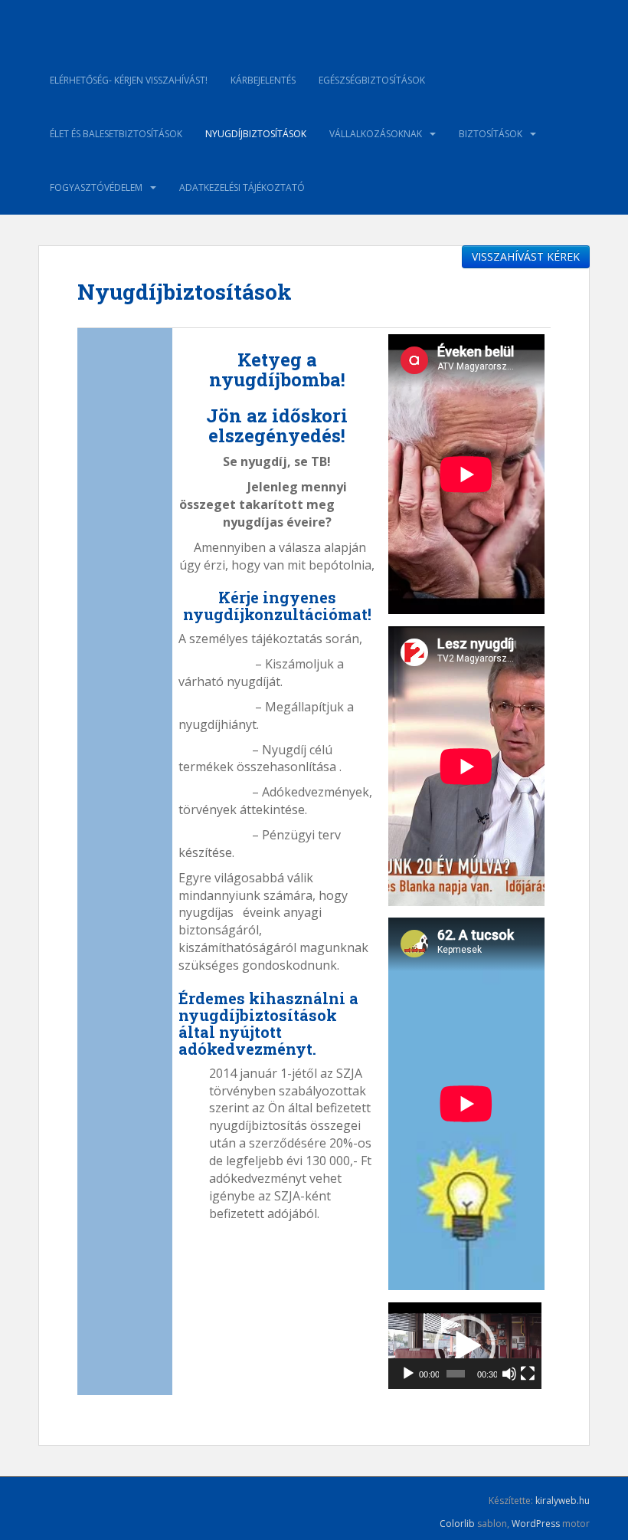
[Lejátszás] (408, 1373)
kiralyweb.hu (562, 1500)
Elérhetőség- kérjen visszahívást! (129, 80)
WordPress (536, 1523)
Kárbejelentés (263, 80)
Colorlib (457, 1523)
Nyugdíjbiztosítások (255, 133)
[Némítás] (509, 1373)
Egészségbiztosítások (372, 80)
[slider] (455, 1373)
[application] (464, 1345)
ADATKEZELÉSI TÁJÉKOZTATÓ (242, 187)
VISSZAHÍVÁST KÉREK (526, 256)
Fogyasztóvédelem (96, 187)
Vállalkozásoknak (375, 133)
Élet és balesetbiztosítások (116, 133)
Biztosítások (490, 133)
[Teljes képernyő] (527, 1373)
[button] (465, 1346)
